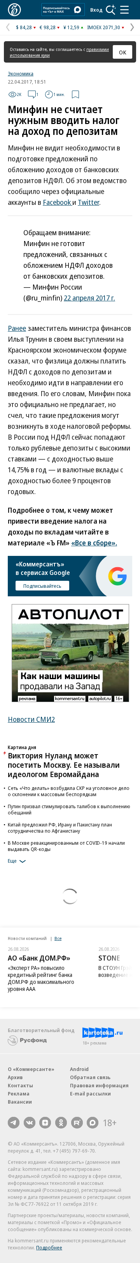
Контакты (20, 1085)
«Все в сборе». (94, 542)
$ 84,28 (24, 27)
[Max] (92, 1122)
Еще (12, 860)
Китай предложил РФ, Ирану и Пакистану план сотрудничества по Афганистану (60, 827)
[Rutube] (77, 1122)
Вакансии (20, 1101)
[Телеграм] (13, 1122)
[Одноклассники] (61, 1122)
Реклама (19, 1093)
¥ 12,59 (71, 27)
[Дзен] (45, 1122)
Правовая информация (99, 1085)
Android (79, 1069)
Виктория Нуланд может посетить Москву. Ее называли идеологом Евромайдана (64, 764)
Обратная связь (90, 1077)
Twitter (88, 202)
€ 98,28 (48, 27)
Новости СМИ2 (31, 719)
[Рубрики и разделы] (124, 10)
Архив (15, 1077)
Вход (96, 9)
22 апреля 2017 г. (89, 297)
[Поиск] (111, 10)
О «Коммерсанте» (31, 1069)
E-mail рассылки (90, 1093)
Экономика (20, 73)
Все (57, 938)
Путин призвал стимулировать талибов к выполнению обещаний (69, 809)
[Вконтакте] (29, 1122)
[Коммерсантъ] (14, 9)
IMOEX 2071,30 (103, 27)
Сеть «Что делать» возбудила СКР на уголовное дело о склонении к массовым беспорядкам (69, 791)
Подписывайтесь (42, 585)
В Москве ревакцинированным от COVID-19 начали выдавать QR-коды (66, 845)
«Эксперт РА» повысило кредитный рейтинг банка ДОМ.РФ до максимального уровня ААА (41, 978)
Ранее (17, 328)
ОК (122, 52)
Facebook (57, 202)
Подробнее (49, 1247)
